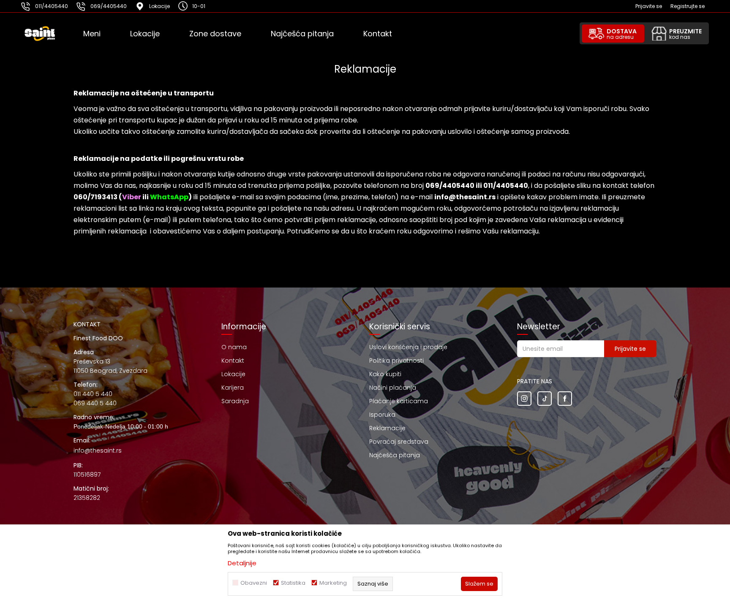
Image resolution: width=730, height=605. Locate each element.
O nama (234, 347)
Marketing (333, 583)
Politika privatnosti (396, 360)
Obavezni (253, 583)
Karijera (232, 387)
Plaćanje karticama (398, 401)
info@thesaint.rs (98, 450)
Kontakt (232, 360)
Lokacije (233, 374)
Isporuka (382, 414)
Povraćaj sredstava (398, 441)
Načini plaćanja (392, 387)
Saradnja (235, 401)
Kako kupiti (385, 374)
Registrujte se (687, 6)
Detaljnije (242, 563)
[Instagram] (524, 398)
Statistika (293, 583)
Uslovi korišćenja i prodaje (408, 347)
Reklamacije (387, 428)
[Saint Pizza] (51, 33)
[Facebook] (564, 398)
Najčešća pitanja (394, 455)
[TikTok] (544, 398)
